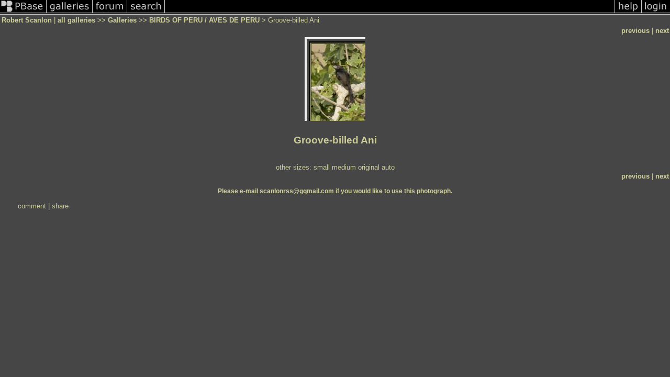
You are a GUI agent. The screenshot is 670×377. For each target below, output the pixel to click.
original (368, 167)
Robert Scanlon (27, 20)
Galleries (122, 20)
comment (32, 206)
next (662, 31)
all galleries (76, 20)
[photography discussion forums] (110, 12)
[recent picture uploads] (70, 12)
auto (388, 167)
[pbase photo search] (146, 12)
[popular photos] (390, 12)
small (322, 167)
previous (635, 31)
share (60, 206)
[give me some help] (628, 12)
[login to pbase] (656, 12)
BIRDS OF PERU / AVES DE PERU (204, 20)
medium (344, 167)
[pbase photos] (23, 12)
